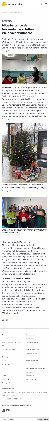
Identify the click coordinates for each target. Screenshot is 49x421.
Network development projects (11, 342)
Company (5, 357)
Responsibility (6, 364)
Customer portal (31, 353)
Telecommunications (32, 342)
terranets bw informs (15, 12)
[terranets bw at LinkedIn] (3, 410)
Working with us (7, 383)
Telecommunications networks (11, 346)
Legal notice (30, 375)
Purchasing (29, 372)
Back (4, 320)
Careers (4, 375)
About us (4, 361)
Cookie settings (43, 419)
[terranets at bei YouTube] (8, 410)
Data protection (31, 379)
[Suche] (41, 4)
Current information (32, 360)
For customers (30, 335)
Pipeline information (11, 398)
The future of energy (8, 349)
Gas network (6, 339)
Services (28, 346)
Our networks (6, 335)
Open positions (6, 379)
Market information (32, 349)
